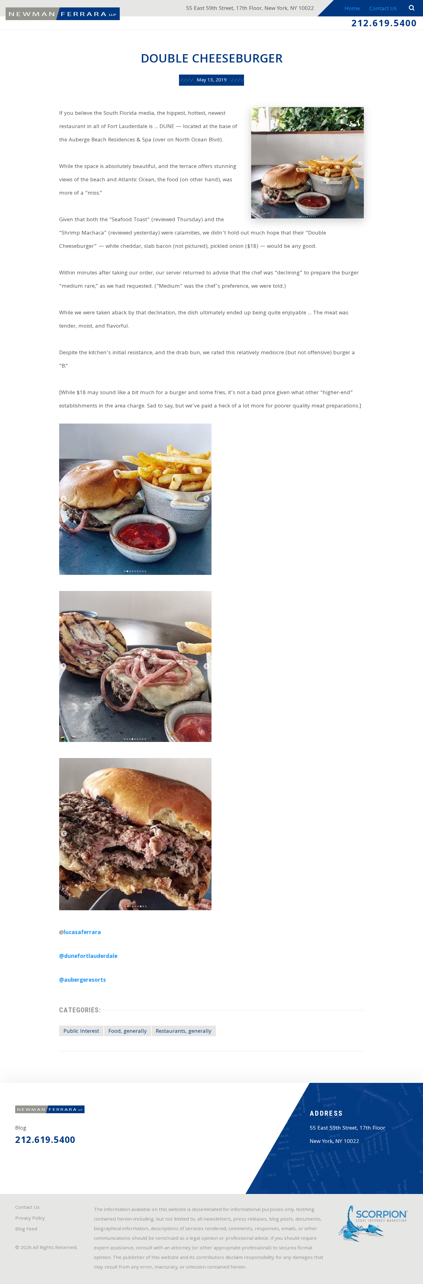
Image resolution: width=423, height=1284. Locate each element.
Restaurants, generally (184, 1031)
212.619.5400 (384, 24)
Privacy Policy (30, 1218)
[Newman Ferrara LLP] (63, 13)
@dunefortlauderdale (88, 956)
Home (352, 9)
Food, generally (127, 1031)
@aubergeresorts (82, 980)
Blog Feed (26, 1229)
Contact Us (383, 9)
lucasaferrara (82, 933)
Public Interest (81, 1031)
